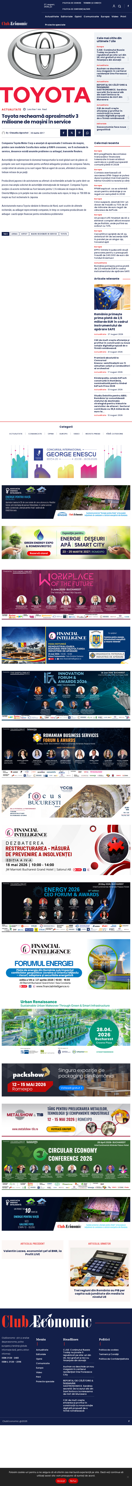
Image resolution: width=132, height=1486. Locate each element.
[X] (71, 132)
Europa (100, 47)
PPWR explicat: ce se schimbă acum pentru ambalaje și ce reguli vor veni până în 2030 (110, 191)
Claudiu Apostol (18, 133)
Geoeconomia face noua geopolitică (111, 128)
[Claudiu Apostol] (4, 133)
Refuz (73, 1480)
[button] (119, 6)
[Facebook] (128, 6)
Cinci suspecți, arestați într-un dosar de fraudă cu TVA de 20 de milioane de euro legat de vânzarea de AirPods (111, 206)
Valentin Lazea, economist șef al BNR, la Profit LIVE (32, 1252)
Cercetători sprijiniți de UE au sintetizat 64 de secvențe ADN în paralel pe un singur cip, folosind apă (111, 238)
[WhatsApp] (87, 132)
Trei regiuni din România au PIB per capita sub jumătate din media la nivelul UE (99, 1294)
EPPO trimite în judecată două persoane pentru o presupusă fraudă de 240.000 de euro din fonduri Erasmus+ (111, 254)
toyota (64, 234)
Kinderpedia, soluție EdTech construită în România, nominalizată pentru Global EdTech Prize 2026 (110, 382)
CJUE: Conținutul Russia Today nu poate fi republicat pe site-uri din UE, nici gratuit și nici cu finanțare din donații (111, 54)
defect (24, 234)
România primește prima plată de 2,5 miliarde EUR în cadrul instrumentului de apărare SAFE (112, 268)
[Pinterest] (79, 132)
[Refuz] (127, 1477)
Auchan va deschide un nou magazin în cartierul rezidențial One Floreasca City (112, 72)
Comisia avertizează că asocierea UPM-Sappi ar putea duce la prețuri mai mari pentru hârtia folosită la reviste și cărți (111, 176)
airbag (15, 234)
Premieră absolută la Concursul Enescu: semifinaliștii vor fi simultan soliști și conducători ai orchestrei (112, 363)
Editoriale (101, 124)
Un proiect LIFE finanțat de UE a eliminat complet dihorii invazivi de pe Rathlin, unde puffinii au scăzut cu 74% (112, 222)
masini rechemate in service (44, 234)
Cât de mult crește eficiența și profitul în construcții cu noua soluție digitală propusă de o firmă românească (111, 113)
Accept (61, 1480)
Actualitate (11, 109)
